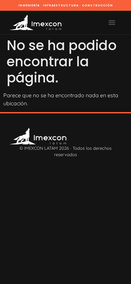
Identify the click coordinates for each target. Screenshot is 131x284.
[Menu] (112, 22)
